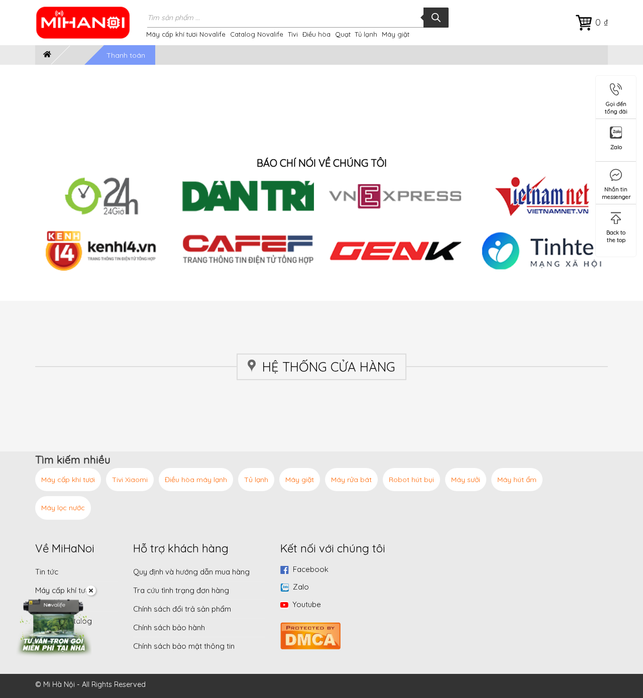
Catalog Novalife (256, 34)
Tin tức (46, 571)
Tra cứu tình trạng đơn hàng (181, 590)
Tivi (293, 34)
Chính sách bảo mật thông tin (184, 646)
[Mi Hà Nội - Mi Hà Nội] (89, 22)
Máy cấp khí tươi (68, 479)
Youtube (306, 604)
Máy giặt (395, 34)
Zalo (301, 587)
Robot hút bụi (411, 479)
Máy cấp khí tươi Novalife (186, 34)
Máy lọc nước (63, 507)
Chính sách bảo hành (169, 627)
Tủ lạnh (366, 34)
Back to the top (615, 234)
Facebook (311, 569)
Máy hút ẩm (517, 479)
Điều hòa (316, 34)
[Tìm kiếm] (436, 18)
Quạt (343, 34)
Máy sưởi (465, 479)
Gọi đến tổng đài (616, 105)
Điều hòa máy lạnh (196, 479)
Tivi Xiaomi (130, 479)
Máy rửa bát (351, 479)
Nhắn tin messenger (616, 191)
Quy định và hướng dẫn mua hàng (191, 571)
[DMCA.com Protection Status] (310, 634)
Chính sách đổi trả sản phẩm (182, 609)
